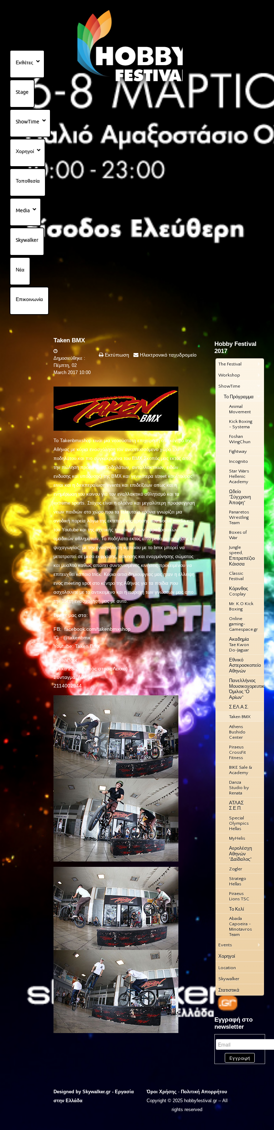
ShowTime (27, 121)
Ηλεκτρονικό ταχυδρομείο (167, 355)
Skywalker (27, 240)
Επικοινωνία (29, 299)
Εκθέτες (24, 62)
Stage (22, 92)
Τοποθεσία (28, 181)
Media (23, 210)
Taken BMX (69, 340)
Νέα (20, 269)
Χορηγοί (25, 151)
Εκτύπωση (116, 355)
